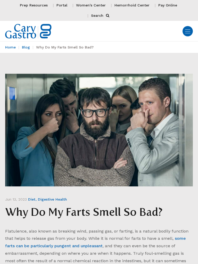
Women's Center (91, 5)
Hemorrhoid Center (132, 5)
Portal (61, 5)
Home (10, 47)
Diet (31, 199)
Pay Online (167, 5)
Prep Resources (34, 5)
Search (98, 15)
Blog (26, 47)
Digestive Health (52, 199)
